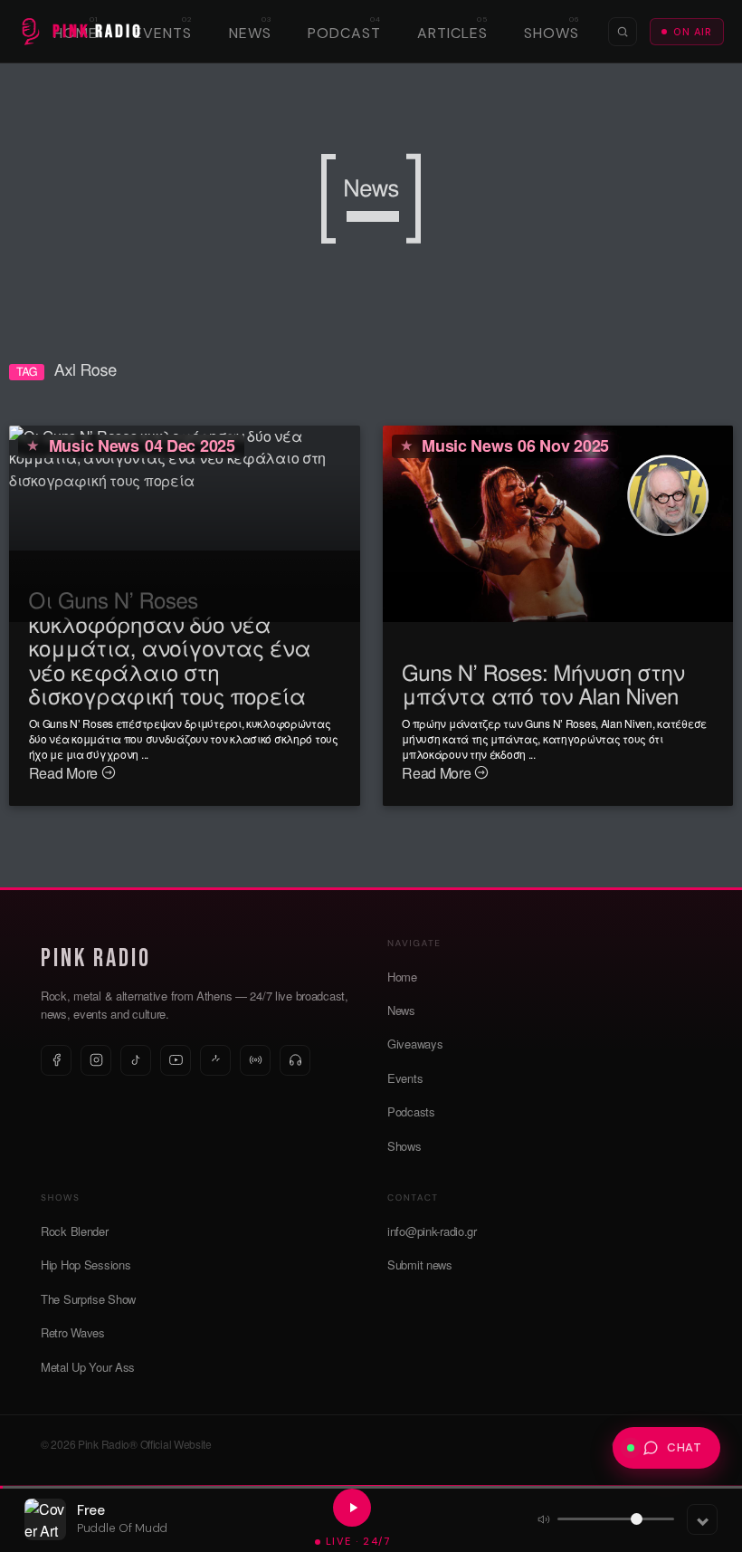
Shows (551, 33)
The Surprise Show (88, 1299)
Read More (65, 772)
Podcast (344, 33)
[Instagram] (96, 1060)
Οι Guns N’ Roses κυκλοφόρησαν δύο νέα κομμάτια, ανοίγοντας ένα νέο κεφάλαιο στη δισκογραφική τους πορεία (170, 647)
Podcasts (411, 1111)
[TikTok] (135, 1060)
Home (402, 976)
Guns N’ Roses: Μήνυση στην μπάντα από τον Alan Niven (543, 683)
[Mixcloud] (215, 1060)
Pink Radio (96, 958)
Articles (452, 33)
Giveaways (414, 1043)
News (250, 33)
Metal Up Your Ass (88, 1366)
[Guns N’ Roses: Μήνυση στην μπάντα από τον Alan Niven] (558, 522)
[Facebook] (56, 1060)
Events (163, 33)
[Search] (622, 31)
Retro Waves (73, 1332)
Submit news (419, 1264)
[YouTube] (175, 1060)
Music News (94, 445)
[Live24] (295, 1060)
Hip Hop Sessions (85, 1264)
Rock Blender (75, 1231)
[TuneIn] (255, 1060)
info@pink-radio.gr (432, 1231)
